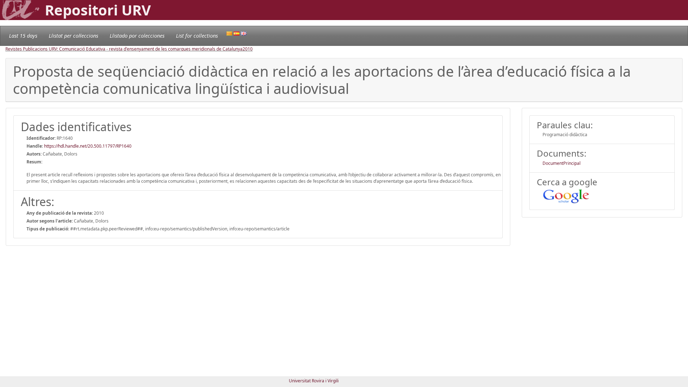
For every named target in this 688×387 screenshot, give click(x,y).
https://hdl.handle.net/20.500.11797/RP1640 (88, 146)
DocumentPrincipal (561, 163)
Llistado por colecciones (137, 35)
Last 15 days (23, 35)
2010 (248, 49)
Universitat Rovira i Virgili (314, 381)
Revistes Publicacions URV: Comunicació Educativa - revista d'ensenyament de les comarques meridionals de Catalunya (124, 49)
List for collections (197, 35)
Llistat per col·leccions (73, 35)
